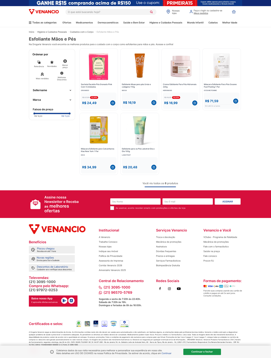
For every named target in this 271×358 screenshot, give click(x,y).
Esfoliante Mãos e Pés (108, 32)
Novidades (52, 66)
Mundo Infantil (195, 22)
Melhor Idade (229, 22)
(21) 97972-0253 (43, 290)
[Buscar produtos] (152, 12)
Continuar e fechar (202, 351)
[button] (52, 90)
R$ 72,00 (65, 116)
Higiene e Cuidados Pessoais (165, 22)
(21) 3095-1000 (42, 282)
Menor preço (65, 66)
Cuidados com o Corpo (81, 32)
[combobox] (110, 12)
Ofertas (66, 22)
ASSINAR (227, 201)
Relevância (39, 66)
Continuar (166, 353)
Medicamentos (84, 22)
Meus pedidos (201, 13)
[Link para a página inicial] (31, 31)
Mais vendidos (42, 78)
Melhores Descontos (61, 78)
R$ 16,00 (38, 116)
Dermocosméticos (108, 22)
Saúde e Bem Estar (134, 22)
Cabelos (213, 22)
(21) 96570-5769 (118, 292)
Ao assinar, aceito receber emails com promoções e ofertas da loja (151, 208)
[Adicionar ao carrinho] (112, 103)
